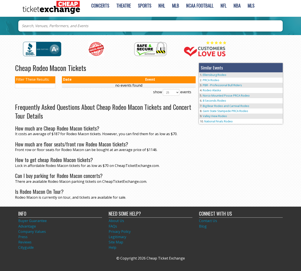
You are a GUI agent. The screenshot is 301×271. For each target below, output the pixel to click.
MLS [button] (251, 5)
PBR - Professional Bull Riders (222, 85)
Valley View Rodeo (215, 116)
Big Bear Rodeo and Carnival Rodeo (226, 106)
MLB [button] (175, 5)
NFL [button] (224, 5)
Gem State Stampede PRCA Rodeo (225, 111)
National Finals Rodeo (218, 121)
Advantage (27, 226)
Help (112, 247)
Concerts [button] (100, 5)
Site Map (116, 242)
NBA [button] (237, 5)
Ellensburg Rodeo (214, 75)
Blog (203, 226)
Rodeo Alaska (212, 90)
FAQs (113, 226)
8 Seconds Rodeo (214, 101)
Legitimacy (117, 236)
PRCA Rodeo (211, 80)
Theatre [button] (123, 5)
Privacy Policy (120, 231)
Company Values (32, 231)
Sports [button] (144, 5)
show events (172, 92)
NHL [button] (161, 5)
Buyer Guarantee (32, 220)
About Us (116, 220)
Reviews (25, 242)
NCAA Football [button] (200, 5)
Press (23, 236)
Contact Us (208, 220)
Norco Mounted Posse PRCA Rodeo (226, 95)
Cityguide (26, 247)
